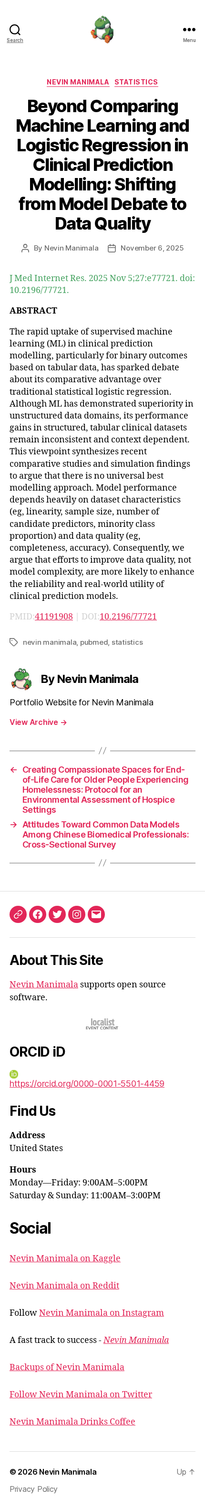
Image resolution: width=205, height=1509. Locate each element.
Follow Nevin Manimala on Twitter (81, 1394)
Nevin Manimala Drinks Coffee (72, 1421)
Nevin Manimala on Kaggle (65, 1258)
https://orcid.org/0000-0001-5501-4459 (87, 1084)
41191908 (54, 616)
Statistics (136, 82)
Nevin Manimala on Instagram (101, 1313)
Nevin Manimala (78, 82)
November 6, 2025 (152, 247)
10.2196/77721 (128, 616)
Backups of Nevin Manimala (67, 1367)
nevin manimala (49, 642)
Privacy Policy (34, 1489)
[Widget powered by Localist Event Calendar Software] (102, 1023)
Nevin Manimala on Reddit (64, 1285)
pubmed (94, 642)
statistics (127, 642)
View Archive (38, 722)
